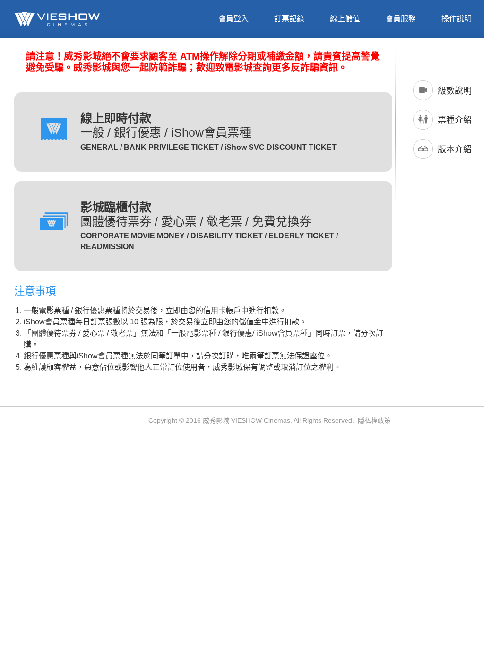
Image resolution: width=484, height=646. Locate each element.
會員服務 (401, 19)
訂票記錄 (289, 19)
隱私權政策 (374, 420)
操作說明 (456, 19)
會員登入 (233, 19)
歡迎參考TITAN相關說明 (218, 552)
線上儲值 (345, 19)
